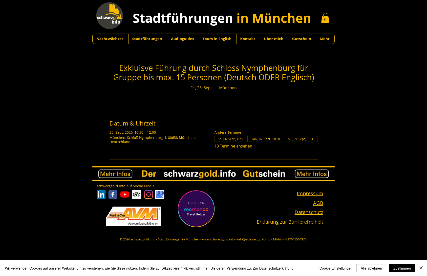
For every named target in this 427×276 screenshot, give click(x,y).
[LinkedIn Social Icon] (101, 194)
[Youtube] (124, 194)
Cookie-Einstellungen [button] (336, 268)
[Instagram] (148, 194)
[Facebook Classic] (112, 194)
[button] (325, 18)
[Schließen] (421, 268)
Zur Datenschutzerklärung (273, 268)
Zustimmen (402, 268)
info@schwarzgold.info (254, 239)
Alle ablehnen (371, 268)
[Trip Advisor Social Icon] (136, 194)
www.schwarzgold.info (218, 239)
